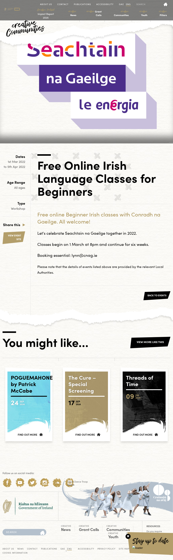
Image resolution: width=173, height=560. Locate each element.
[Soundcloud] (57, 482)
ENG (128, 4)
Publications (82, 4)
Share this (11, 224)
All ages (19, 187)
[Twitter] (32, 482)
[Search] (42, 533)
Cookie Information (15, 553)
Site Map (124, 549)
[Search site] (166, 4)
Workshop (18, 208)
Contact (62, 4)
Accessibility (105, 4)
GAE (121, 4)
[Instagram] (45, 482)
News (72, 13)
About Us (46, 4)
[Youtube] (20, 482)
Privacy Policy (106, 549)
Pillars (163, 13)
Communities (121, 13)
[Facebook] (7, 482)
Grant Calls (94, 13)
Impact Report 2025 (45, 13)
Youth (143, 13)
